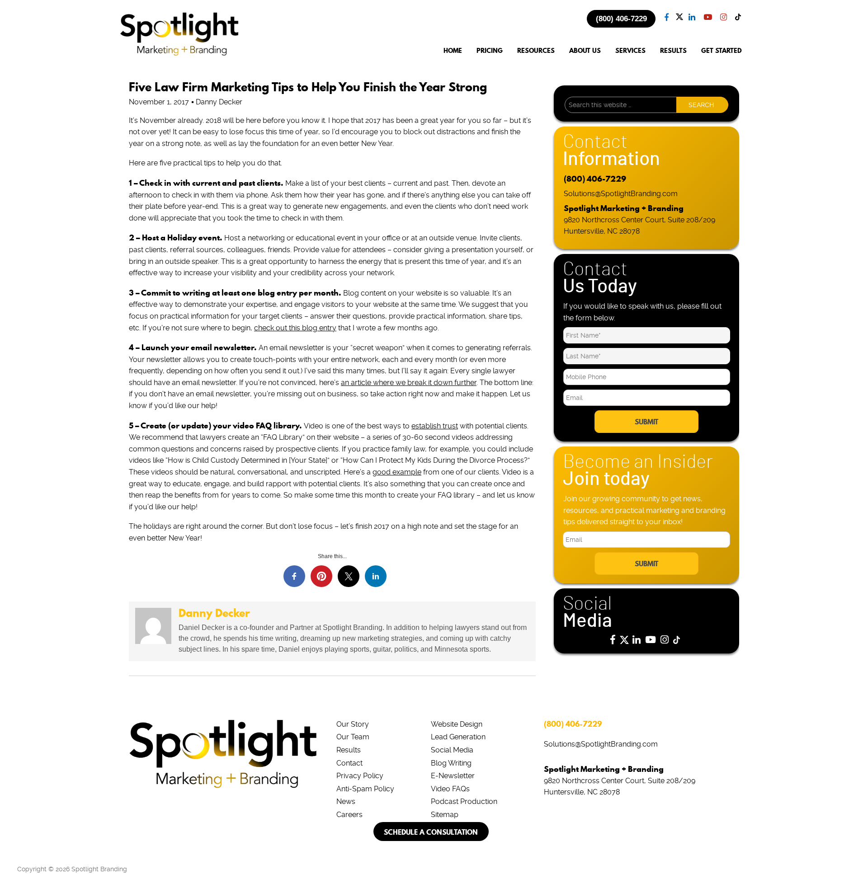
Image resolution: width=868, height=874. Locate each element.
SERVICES (630, 51)
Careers (349, 814)
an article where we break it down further (408, 382)
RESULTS (673, 51)
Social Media (452, 750)
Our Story (352, 724)
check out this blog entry (295, 328)
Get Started (721, 51)
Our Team (352, 737)
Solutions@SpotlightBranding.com (621, 193)
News (345, 801)
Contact (349, 763)
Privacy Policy (359, 775)
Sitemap (444, 814)
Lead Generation (458, 737)
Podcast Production (464, 801)
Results (348, 750)
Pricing (489, 51)
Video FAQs (450, 789)
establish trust (434, 426)
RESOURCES (536, 51)
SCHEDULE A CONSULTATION (431, 832)
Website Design (456, 724)
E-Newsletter (453, 775)
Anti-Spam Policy (365, 789)
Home (452, 51)
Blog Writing (451, 763)
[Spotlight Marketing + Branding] (179, 54)
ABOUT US (585, 51)
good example (397, 472)
